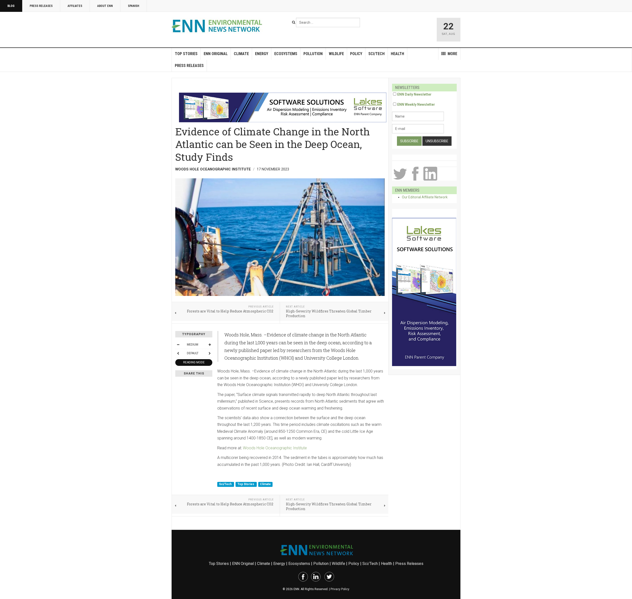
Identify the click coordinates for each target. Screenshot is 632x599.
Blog (11, 6)
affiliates (75, 6)
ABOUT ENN (105, 6)
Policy (356, 53)
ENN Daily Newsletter (414, 94)
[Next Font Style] (209, 353)
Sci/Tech (376, 53)
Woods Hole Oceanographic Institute (275, 448)
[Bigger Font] (209, 344)
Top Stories (186, 53)
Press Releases (41, 6)
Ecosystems (285, 53)
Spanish (133, 6)
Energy (261, 53)
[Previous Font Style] (178, 353)
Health (397, 53)
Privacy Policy (340, 589)
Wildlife (336, 53)
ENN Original (216, 53)
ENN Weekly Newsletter (416, 104)
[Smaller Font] (178, 344)
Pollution (313, 53)
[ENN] (218, 26)
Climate (241, 53)
